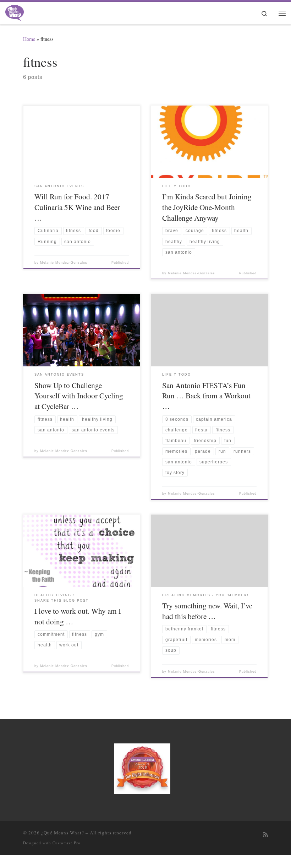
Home (29, 39)
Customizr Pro (67, 842)
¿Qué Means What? (62, 832)
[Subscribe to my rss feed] (265, 834)
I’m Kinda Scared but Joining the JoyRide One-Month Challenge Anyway (207, 207)
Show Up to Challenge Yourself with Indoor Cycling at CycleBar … (78, 396)
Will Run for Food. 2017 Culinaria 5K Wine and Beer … (77, 207)
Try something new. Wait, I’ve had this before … (207, 610)
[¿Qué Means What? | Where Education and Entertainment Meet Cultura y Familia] (14, 11)
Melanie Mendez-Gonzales (63, 262)
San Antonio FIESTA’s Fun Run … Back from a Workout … (206, 396)
